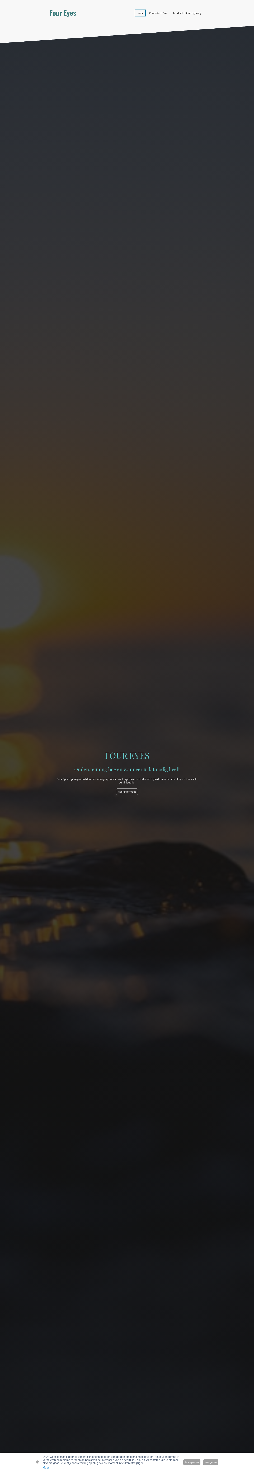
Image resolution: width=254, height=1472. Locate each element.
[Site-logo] (73, 20)
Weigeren (211, 1462)
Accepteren (192, 1462)
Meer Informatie (127, 791)
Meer (46, 1467)
